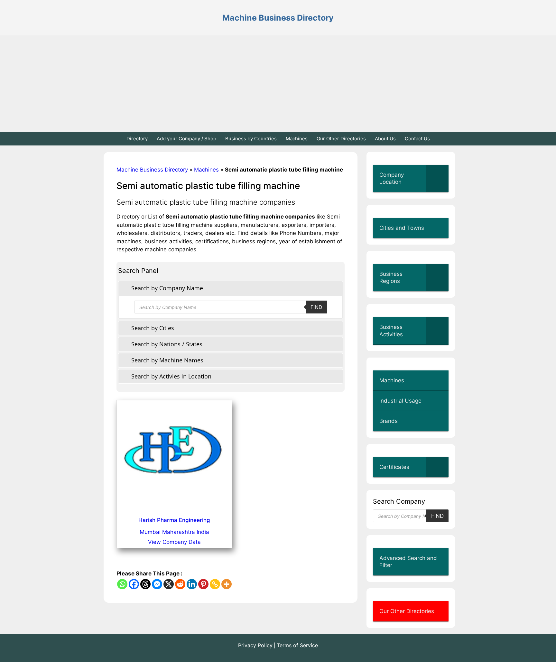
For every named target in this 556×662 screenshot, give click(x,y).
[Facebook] (134, 584)
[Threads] (145, 584)
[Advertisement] (278, 84)
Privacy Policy (255, 645)
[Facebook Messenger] (157, 584)
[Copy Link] (215, 584)
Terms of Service (297, 645)
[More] (226, 584)
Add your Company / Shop (186, 138)
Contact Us (417, 138)
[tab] (230, 288)
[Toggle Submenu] (437, 178)
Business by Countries (251, 138)
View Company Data (174, 542)
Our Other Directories (341, 138)
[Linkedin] (192, 584)
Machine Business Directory (278, 18)
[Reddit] (180, 584)
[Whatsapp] (122, 584)
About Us (385, 138)
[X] (168, 584)
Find (316, 307)
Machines (297, 138)
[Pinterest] (203, 584)
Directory (137, 138)
